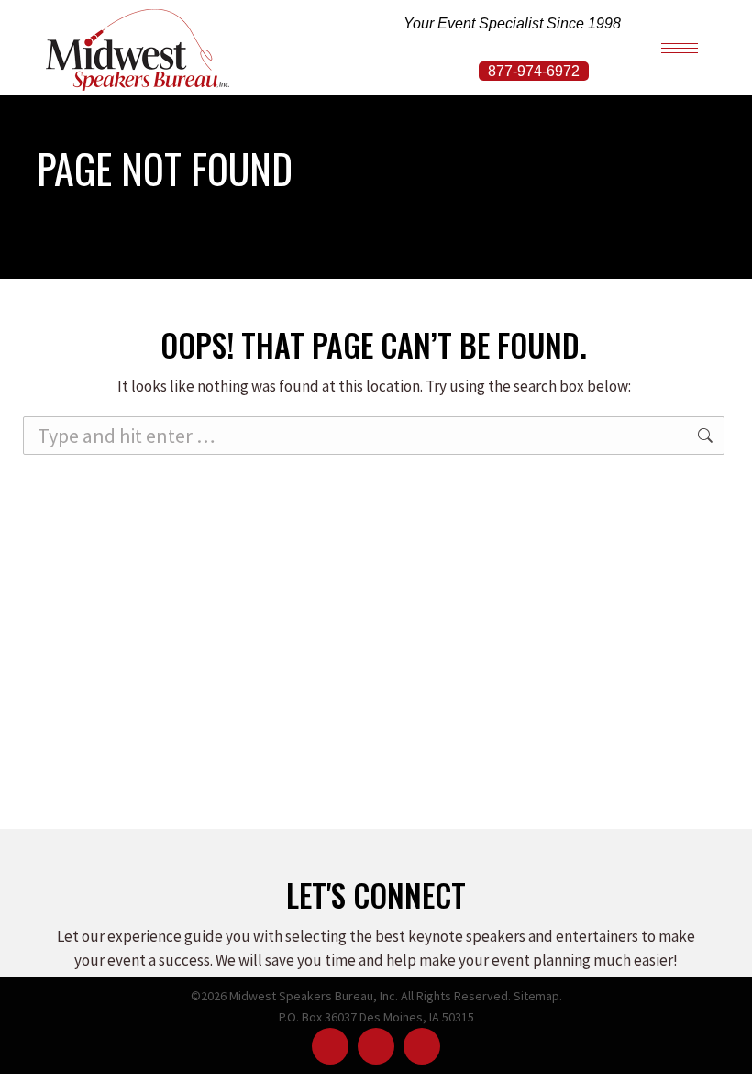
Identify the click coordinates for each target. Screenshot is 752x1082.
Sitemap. (538, 996)
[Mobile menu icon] (679, 48)
